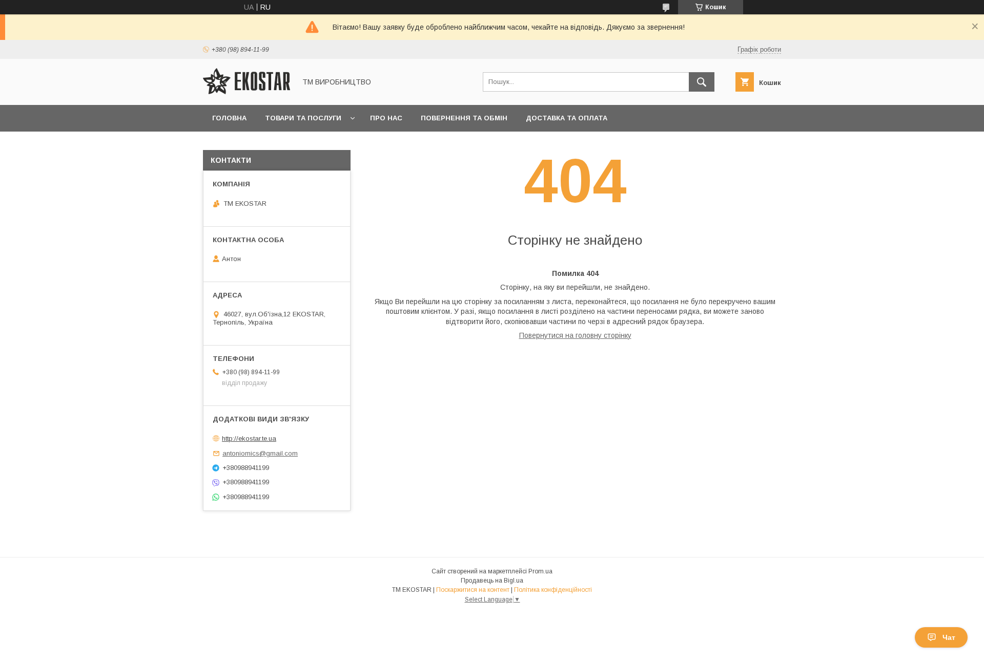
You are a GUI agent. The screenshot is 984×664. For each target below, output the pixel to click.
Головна (229, 118)
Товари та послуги (303, 118)
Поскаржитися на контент (472, 589)
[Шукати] (701, 82)
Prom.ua (540, 571)
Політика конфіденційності (553, 589)
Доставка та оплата (566, 118)
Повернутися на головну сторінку (575, 335)
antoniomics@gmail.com (260, 453)
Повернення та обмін (464, 118)
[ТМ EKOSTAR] (246, 92)
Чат (948, 637)
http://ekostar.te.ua (249, 438)
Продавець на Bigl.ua (492, 580)
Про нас (386, 118)
